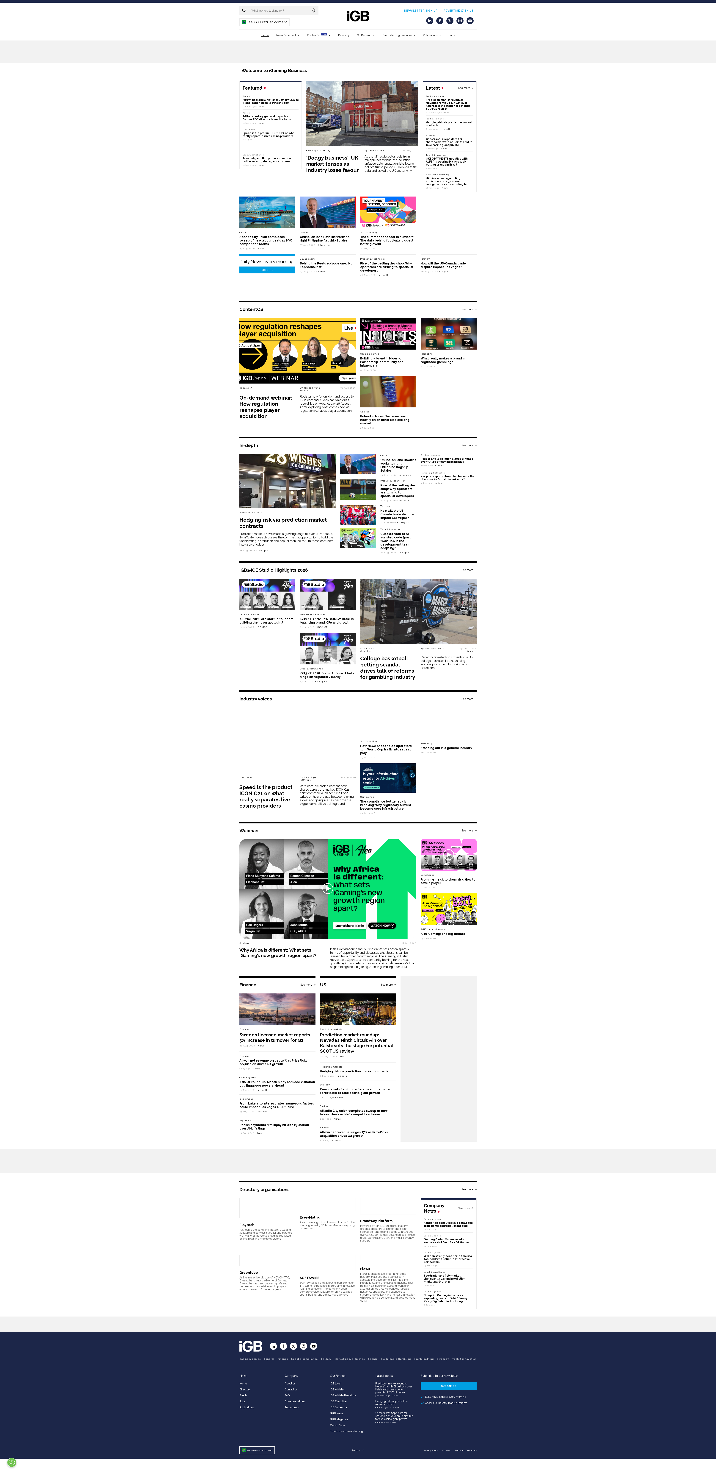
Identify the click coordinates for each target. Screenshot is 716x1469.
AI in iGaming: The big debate (443, 934)
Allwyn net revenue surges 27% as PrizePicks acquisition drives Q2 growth (273, 1062)
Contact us (291, 1389)
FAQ (287, 1395)
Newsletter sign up (421, 10)
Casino (243, 232)
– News (445, 112)
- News (394, 1396)
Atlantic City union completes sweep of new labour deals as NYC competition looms (265, 240)
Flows (365, 1269)
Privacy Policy (431, 1450)
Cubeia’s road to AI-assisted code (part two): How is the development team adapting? (395, 541)
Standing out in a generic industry (446, 748)
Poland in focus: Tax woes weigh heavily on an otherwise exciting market (384, 420)
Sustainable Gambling (438, 175)
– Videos (321, 271)
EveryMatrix (310, 1217)
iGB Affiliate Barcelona (343, 1395)
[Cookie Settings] (11, 1462)
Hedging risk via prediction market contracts (354, 1071)
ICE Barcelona (338, 1407)
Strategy (430, 135)
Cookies (446, 1450)
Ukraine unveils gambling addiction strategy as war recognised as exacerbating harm (449, 181)
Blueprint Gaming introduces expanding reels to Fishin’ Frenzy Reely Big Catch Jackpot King (446, 1298)
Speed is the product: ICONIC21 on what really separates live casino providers (269, 135)
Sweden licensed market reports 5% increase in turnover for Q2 (274, 1037)
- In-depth (394, 1407)
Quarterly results (249, 1077)
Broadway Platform (376, 1221)
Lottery (326, 1359)
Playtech (246, 1225)
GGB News (336, 1413)
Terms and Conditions (466, 1450)
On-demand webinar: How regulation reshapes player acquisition (265, 407)
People (246, 96)
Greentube (248, 1273)
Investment (246, 1099)
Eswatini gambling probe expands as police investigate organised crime (267, 160)
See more (464, 87)
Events (243, 1395)
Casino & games (250, 1359)
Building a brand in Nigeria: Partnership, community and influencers (381, 362)
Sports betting (424, 1359)
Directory (343, 35)
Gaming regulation (431, 455)
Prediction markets (436, 96)
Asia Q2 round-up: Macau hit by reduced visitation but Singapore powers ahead (277, 1083)
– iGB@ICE (261, 627)
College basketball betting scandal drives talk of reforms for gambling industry (387, 667)
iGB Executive (338, 1401)
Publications (430, 35)
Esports (269, 1359)
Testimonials (292, 1407)
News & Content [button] (286, 35)
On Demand (364, 35)
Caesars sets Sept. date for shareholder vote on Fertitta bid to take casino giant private (449, 142)
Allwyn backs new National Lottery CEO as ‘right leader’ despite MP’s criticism (271, 101)
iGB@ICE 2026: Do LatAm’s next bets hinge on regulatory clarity (327, 675)
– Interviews (323, 245)
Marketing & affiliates (433, 473)
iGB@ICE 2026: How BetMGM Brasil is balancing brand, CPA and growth (327, 620)
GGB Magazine (339, 1419)
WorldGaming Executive (397, 35)
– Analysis (443, 271)
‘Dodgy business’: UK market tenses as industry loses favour (332, 164)
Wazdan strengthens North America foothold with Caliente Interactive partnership (448, 1259)
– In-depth (445, 129)
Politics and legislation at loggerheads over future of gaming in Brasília (447, 460)
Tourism (425, 259)
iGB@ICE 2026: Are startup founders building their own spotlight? (266, 620)
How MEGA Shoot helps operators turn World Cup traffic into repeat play (386, 749)
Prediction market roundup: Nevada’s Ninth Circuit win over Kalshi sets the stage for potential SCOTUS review (448, 104)
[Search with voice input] (313, 10)
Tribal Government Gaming (346, 1431)
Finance (244, 1029)
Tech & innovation (390, 529)
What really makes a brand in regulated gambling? (443, 360)
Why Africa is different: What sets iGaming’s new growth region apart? (277, 952)
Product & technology (373, 259)
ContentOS (316, 35)
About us (290, 1383)
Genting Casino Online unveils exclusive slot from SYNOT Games (447, 1241)
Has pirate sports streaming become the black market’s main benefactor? (448, 478)
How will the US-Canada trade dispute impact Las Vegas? (443, 265)
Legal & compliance (253, 155)
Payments (245, 1120)
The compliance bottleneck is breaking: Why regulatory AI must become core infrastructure (385, 805)
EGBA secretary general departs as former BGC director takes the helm (267, 118)
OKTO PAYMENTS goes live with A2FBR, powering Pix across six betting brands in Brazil (447, 161)
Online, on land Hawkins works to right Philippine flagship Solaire (325, 238)
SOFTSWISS (309, 1278)
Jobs (452, 35)
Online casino (308, 259)
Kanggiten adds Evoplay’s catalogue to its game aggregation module (448, 1224)
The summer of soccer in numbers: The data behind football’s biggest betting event (387, 240)
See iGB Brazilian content (264, 22)
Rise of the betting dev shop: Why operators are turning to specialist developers (386, 267)
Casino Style (337, 1425)
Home (265, 35)
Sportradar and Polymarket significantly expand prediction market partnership (444, 1278)
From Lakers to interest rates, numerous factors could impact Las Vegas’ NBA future (276, 1105)
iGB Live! (335, 1383)
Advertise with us (459, 10)
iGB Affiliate (336, 1389)
